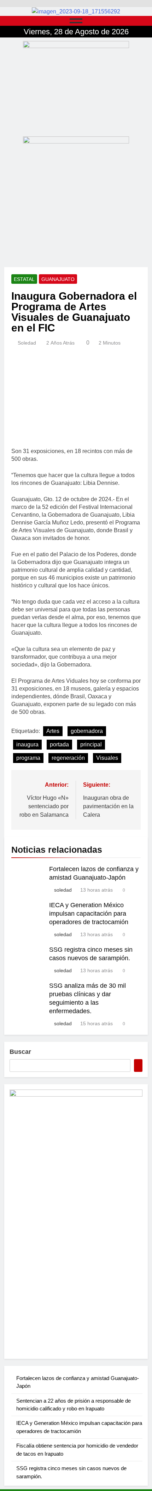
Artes (52, 731)
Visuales (107, 758)
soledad (27, 343)
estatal (24, 279)
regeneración (68, 758)
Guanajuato (58, 279)
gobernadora (87, 731)
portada (59, 744)
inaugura (27, 744)
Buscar (20, 1051)
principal (91, 744)
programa (28, 758)
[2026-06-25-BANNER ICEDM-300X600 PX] (76, 1222)
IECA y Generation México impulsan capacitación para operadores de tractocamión (88, 914)
